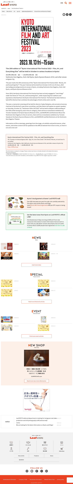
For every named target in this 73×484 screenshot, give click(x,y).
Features (36, 456)
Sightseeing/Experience (27, 11)
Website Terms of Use (49, 479)
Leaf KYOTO (3, 8)
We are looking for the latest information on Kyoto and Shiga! (34, 425)
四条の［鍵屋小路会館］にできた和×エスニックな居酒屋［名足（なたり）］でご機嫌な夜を (37, 371)
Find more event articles (37, 336)
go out (18, 11)
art (14, 11)
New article (9, 11)
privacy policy (60, 479)
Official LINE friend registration (39, 205)
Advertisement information (9, 479)
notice (18, 423)
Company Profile (23, 479)
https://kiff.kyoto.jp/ (13, 147)
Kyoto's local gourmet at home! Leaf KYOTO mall (43, 198)
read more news (36, 265)
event (9, 8)
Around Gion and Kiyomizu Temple (42, 11)
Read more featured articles (36, 301)
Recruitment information (36, 479)
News (3, 11)
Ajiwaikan (21, 459)
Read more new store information (36, 381)
